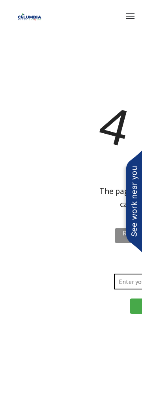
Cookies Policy (79, 363)
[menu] (130, 16)
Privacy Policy (37, 363)
